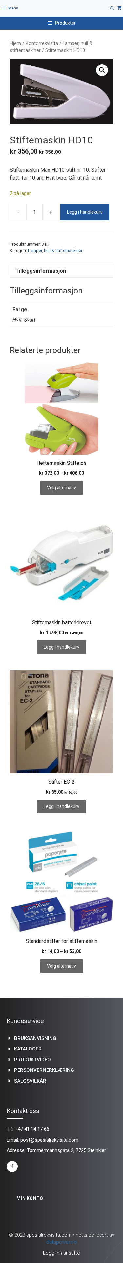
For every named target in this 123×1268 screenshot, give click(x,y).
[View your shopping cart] (119, 8)
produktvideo (32, 1060)
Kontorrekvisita (42, 43)
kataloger (28, 1049)
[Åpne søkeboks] (112, 8)
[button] (102, 70)
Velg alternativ (61, 487)
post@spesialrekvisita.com (49, 1140)
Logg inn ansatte (61, 1253)
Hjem (15, 43)
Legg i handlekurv (85, 212)
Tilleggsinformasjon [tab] (40, 271)
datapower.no (61, 1242)
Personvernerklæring (44, 1070)
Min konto (29, 1198)
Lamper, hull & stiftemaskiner (55, 250)
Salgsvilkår (30, 1081)
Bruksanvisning (35, 1038)
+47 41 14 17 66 (32, 1129)
